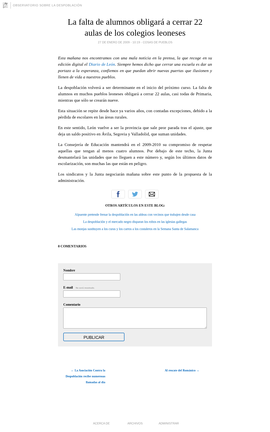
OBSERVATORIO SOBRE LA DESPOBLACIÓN (47, 5)
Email (152, 194)
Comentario (71, 304)
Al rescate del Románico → (182, 370)
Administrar (169, 423)
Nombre (69, 270)
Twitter (135, 194)
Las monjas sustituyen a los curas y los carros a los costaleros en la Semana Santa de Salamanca (135, 229)
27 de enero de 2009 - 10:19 (119, 42)
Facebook (118, 194)
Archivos (135, 423)
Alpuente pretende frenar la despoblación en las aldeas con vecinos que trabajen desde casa (135, 214)
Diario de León (102, 64)
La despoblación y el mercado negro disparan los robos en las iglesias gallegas (135, 221)
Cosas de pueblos (157, 42)
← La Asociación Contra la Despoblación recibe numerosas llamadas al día (85, 376)
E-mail (79, 287)
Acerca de (101, 423)
